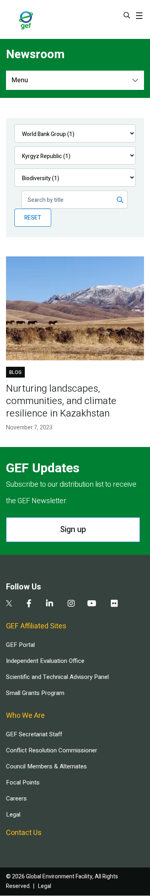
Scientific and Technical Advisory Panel (57, 677)
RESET (32, 217)
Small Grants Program (35, 693)
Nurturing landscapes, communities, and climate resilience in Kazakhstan (61, 401)
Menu (20, 80)
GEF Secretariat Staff (34, 734)
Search (127, 15)
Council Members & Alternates (46, 766)
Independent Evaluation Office (45, 660)
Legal (13, 814)
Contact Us (24, 832)
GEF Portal (20, 644)
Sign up (73, 529)
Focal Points (23, 782)
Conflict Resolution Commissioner (51, 750)
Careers (16, 798)
